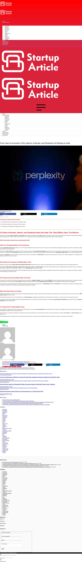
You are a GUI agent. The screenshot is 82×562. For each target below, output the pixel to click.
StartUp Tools (5, 444)
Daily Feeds (4, 415)
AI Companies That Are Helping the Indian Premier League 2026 (15, 361)
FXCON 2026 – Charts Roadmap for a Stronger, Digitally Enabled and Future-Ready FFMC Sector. (22, 403)
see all (12, 359)
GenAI (9, 366)
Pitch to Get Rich (5, 438)
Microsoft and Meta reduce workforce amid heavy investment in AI (16, 363)
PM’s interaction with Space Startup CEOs (11, 399)
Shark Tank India (5, 440)
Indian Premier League (7, 428)
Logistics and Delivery (7, 430)
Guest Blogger (5, 132)
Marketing (7, 127)
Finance (4, 420)
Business (6, 117)
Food (6, 122)
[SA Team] (7, 342)
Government (7, 123)
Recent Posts (5, 325)
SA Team (2, 211)
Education (7, 120)
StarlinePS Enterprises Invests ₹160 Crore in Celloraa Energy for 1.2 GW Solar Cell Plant (21, 391)
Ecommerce (7, 118)
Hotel (6, 126)
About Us (2, 518)
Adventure (7, 116)
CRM (3, 414)
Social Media (5, 442)
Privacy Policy (3, 523)
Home (3, 113)
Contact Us (2, 521)
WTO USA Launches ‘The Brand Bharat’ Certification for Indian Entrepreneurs (18, 401)
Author (3, 324)
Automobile (4, 411)
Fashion (6, 121)
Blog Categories (5, 115)
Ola (3, 434)
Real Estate (4, 439)
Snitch (3, 441)
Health (6, 125)
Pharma (4, 435)
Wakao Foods (5, 450)
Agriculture (4, 410)
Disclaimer (2, 525)
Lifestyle (4, 429)
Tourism (6, 130)
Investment (14, 366)
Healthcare (4, 426)
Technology (7, 128)
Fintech (1, 374)
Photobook (4, 436)
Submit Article (5, 133)
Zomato (4, 452)
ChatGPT (6, 366)
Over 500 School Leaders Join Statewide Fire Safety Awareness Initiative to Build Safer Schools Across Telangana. (27, 384)
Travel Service (5, 448)
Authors (4, 131)
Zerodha (4, 451)
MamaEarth (4, 432)
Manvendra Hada (3, 379)
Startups (5, 374)
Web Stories (5, 135)
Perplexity (19, 366)
